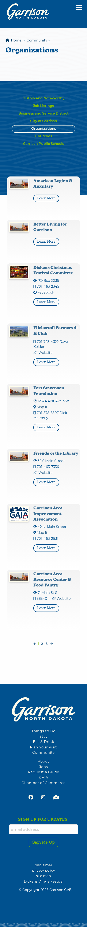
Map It (42, 407)
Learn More (48, 198)
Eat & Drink (43, 742)
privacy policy (43, 870)
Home (15, 40)
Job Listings (43, 106)
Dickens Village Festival (43, 881)
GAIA (43, 778)
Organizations (43, 129)
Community (43, 753)
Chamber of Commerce (44, 783)
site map (43, 876)
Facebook (46, 292)
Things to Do (43, 731)
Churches (43, 136)
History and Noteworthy (43, 98)
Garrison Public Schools (43, 144)
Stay (43, 737)
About (43, 761)
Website (45, 353)
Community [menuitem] (37, 40)
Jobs (43, 767)
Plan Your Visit (43, 747)
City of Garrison (43, 121)
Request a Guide (43, 772)
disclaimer (43, 865)
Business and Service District (43, 113)
